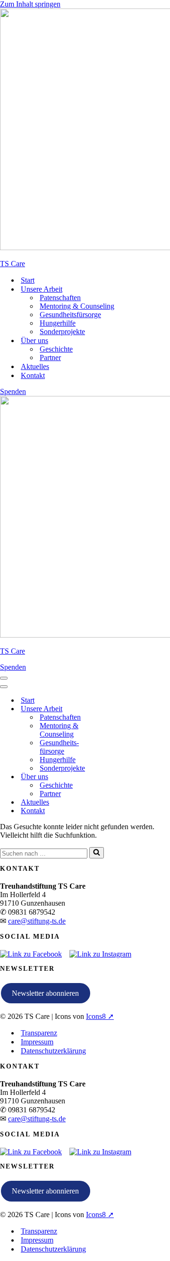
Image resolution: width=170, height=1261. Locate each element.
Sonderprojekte (62, 332)
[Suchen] (96, 852)
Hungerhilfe (58, 323)
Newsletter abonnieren (45, 993)
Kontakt (33, 375)
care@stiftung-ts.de (37, 921)
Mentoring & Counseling (77, 306)
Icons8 (96, 1016)
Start (27, 280)
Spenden (13, 391)
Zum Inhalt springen (30, 4)
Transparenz (39, 1033)
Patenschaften (60, 298)
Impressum (37, 1042)
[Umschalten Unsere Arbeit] (108, 709)
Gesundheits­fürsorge (70, 315)
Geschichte (56, 349)
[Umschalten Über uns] (108, 777)
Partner (50, 357)
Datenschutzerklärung (53, 1051)
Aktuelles (35, 366)
